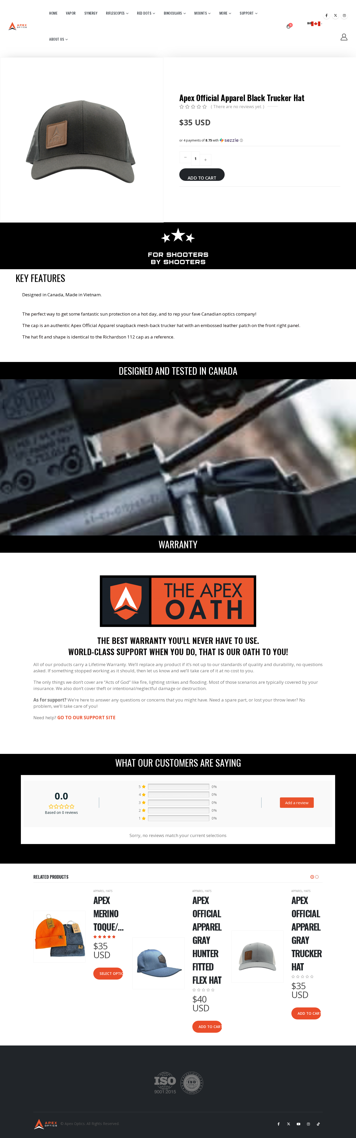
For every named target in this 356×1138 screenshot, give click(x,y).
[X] (335, 15)
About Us (56, 39)
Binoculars (173, 13)
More (223, 13)
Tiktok (318, 1124)
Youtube (298, 1124)
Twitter (288, 1124)
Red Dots (144, 13)
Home (53, 13)
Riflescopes (115, 13)
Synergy (91, 13)
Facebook (279, 1124)
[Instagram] (344, 15)
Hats (109, 891)
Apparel (98, 891)
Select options (111, 973)
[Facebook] (326, 15)
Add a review (297, 802)
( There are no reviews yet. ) (237, 106)
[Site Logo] (18, 26)
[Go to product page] (59, 937)
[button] (162, 139)
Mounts (200, 13)
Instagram (308, 1124)
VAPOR (71, 13)
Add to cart (202, 178)
